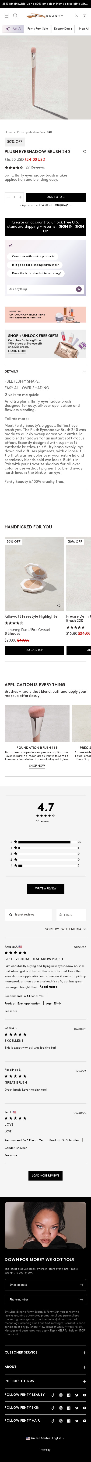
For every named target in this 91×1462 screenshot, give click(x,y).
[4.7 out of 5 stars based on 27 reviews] (14, 167)
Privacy (45, 1450)
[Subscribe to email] (81, 1284)
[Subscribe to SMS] (81, 1299)
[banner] (45, 315)
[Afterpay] (61, 205)
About (10, 1367)
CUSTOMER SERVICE (21, 1352)
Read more (48, 987)
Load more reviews (45, 1175)
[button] (84, 151)
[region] (45, 843)
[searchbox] (32, 915)
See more (11, 1011)
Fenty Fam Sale (38, 28)
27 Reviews (35, 167)
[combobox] (65, 929)
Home (9, 132)
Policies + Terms (19, 1381)
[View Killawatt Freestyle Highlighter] (34, 574)
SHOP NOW (37, 766)
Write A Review (45, 888)
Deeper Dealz (63, 28)
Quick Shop (34, 650)
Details (11, 371)
